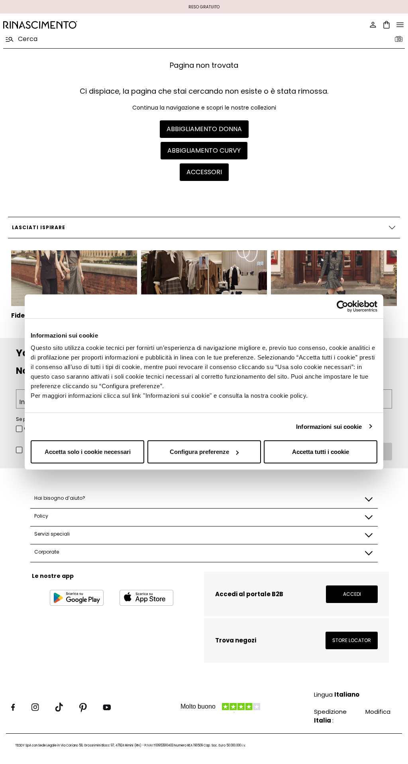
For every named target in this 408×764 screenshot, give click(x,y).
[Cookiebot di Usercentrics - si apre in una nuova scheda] (342, 306)
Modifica (377, 711)
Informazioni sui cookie (329, 426)
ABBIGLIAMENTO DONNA (204, 129)
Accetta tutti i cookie (320, 451)
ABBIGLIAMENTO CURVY (204, 150)
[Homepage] (101, 25)
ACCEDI (352, 594)
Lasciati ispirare (38, 227)
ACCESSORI (204, 172)
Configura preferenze (199, 451)
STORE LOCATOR (351, 640)
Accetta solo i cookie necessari (88, 451)
